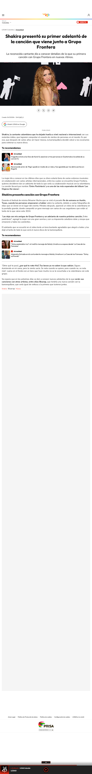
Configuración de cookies (62, 717)
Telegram (53, 110)
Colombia (5, 23)
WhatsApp (48, 110)
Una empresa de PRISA (46, 724)
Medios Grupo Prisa (46, 730)
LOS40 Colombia (46, 15)
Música (18, 289)
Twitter (44, 110)
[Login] (89, 15)
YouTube (46, 702)
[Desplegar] (46, 762)
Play (46, 770)
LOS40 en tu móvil (78, 717)
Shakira (4, 289)
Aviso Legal (11, 717)
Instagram (41, 702)
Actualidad (20, 30)
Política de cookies (46, 717)
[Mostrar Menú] (3, 15)
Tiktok (37, 702)
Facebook (39, 110)
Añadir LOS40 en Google (16, 124)
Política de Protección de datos (28, 717)
